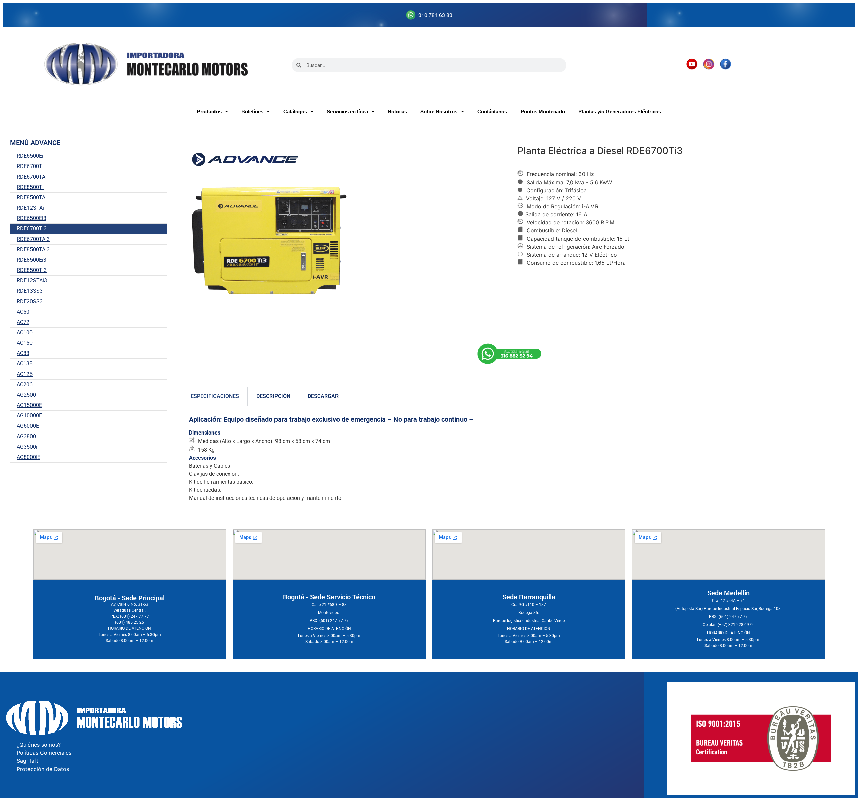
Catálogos (295, 111)
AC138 (25, 363)
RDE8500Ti (30, 187)
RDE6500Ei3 (31, 218)
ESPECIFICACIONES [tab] (215, 396)
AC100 (25, 332)
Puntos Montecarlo (542, 111)
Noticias (397, 111)
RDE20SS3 (30, 301)
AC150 (25, 343)
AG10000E (29, 415)
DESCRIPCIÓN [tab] (273, 396)
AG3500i (27, 447)
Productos (209, 111)
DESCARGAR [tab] (323, 396)
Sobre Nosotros (438, 111)
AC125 (25, 374)
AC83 (23, 353)
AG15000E (29, 405)
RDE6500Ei (30, 156)
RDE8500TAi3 (33, 249)
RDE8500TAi (32, 197)
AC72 (23, 322)
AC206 (25, 384)
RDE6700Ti (31, 166)
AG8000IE (28, 457)
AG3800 (26, 436)
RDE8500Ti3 (32, 270)
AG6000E (28, 426)
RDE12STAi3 (32, 280)
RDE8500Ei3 (31, 260)
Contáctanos (492, 111)
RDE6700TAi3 (33, 239)
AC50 (23, 312)
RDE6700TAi (32, 177)
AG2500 (26, 395)
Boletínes (252, 111)
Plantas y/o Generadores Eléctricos (619, 111)
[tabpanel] (509, 457)
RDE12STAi (30, 208)
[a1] (509, 354)
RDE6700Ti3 (32, 228)
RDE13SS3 (30, 291)
